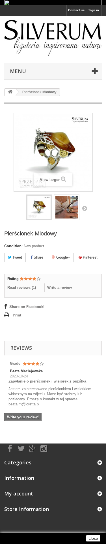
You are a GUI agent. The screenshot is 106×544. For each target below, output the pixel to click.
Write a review (59, 287)
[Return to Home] (10, 92)
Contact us (76, 10)
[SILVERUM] (53, 38)
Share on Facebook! (26, 307)
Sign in (93, 10)
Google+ (62, 257)
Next (84, 208)
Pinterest (90, 257)
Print (17, 315)
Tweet (16, 257)
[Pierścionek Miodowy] (39, 207)
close (93, 538)
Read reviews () (21, 287)
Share (38, 257)
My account (18, 493)
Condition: (13, 246)
